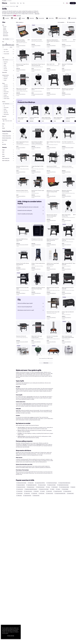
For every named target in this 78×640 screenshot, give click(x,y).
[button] (67, 3)
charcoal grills (29, 396)
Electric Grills (5, 34)
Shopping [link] (7, 6)
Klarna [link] (3, 6)
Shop (18, 3)
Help (23, 3)
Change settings (10, 635)
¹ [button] (20, 45)
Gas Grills (4, 26)
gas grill (24, 444)
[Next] (74, 18)
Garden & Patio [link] (12, 6)
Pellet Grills (5, 31)
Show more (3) (5, 35)
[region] (11, 632)
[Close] (19, 626)
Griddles (4, 28)
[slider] (3, 45)
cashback (18, 455)
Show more (37, 13)
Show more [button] (46, 362)
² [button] (37, 94)
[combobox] (61, 22)
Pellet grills (18, 410)
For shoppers (4, 0)
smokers (31, 417)
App (20, 3)
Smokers (4, 29)
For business (9, 0)
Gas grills (18, 388)
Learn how (19, 15)
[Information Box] (23, 22)
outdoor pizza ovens (27, 403)
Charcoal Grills (5, 32)
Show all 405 (4, 72)
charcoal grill (39, 444)
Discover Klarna (13, 3)
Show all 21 (4, 116)
